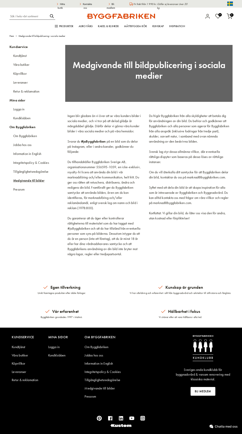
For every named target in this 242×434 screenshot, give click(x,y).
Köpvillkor (20, 73)
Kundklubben (21, 118)
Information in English (27, 153)
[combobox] (28, 16)
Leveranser (20, 82)
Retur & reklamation (26, 91)
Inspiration (177, 26)
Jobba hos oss (22, 145)
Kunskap (158, 26)
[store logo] (121, 16)
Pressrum (19, 189)
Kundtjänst (20, 55)
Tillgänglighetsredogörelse (31, 171)
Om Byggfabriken (25, 136)
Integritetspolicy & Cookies (31, 162)
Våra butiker (21, 64)
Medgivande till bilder (28, 180)
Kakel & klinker (108, 26)
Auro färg (86, 26)
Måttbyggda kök (135, 26)
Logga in (18, 109)
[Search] (51, 16)
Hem (11, 36)
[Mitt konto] (207, 16)
